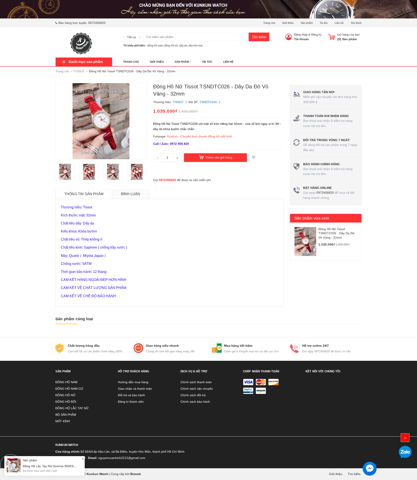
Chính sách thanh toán (196, 382)
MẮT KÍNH (62, 421)
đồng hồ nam (155, 45)
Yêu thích (356, 23)
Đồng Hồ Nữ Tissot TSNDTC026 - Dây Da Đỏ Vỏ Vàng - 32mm (336, 233)
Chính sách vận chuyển (196, 388)
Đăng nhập (301, 34)
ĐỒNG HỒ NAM (66, 382)
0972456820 (97, 23)
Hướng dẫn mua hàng (133, 382)
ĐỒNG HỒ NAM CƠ (69, 388)
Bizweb (135, 474)
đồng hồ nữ (171, 45)
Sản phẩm (307, 23)
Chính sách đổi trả (193, 395)
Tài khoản (301, 39)
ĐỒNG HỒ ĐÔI (65, 401)
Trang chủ (269, 23)
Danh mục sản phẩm (86, 62)
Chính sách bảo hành (195, 401)
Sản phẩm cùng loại (74, 319)
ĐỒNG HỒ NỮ (65, 395)
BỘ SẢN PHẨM (65, 414)
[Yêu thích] (253, 157)
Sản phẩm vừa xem (311, 218)
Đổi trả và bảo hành (131, 395)
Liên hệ (339, 23)
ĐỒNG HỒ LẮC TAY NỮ (72, 408)
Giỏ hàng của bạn (348, 34)
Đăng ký (316, 34)
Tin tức (324, 23)
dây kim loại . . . (198, 45)
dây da (183, 45)
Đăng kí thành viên (131, 401)
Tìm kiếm (259, 37)
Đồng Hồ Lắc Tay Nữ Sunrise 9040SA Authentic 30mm (61, 466)
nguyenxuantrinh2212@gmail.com (121, 458)
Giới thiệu (288, 23)
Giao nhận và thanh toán (135, 388)
